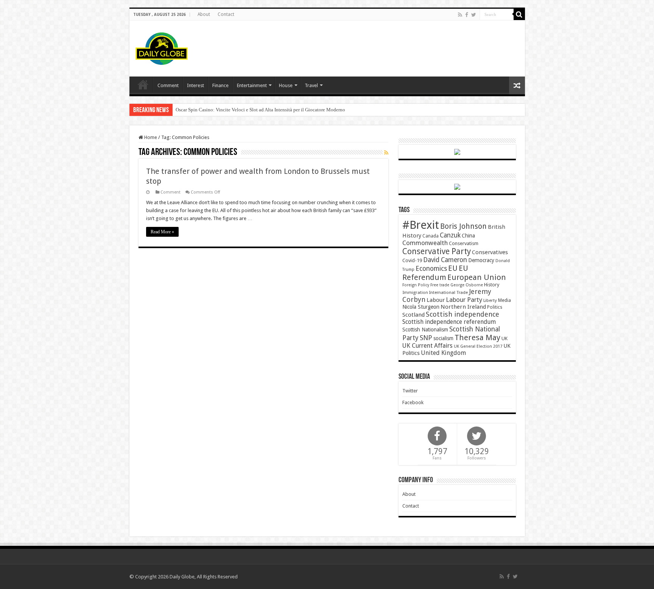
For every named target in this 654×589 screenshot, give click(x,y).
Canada (430, 236)
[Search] (519, 14)
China (468, 236)
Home (150, 137)
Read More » (162, 231)
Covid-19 (412, 260)
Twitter (410, 391)
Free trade (439, 285)
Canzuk (450, 235)
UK (504, 338)
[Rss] (460, 14)
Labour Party (464, 299)
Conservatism (463, 243)
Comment (168, 85)
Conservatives (490, 252)
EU (453, 268)
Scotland (413, 314)
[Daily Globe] (161, 47)
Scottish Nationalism (425, 330)
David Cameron (445, 260)
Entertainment (252, 85)
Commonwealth (425, 243)
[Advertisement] (381, 45)
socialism (443, 338)
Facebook (413, 402)
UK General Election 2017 (478, 346)
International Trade (448, 292)
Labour (436, 300)
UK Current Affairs (427, 345)
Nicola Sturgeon (420, 307)
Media (504, 300)
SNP (426, 338)
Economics (431, 268)
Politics (494, 307)
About (204, 14)
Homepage (143, 84)
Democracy (481, 260)
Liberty (490, 300)
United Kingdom (443, 352)
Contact (226, 14)
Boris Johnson (463, 226)
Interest (195, 85)
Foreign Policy (415, 285)
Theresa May (477, 337)
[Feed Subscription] (386, 153)
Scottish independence (462, 314)
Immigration (415, 292)
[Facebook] (466, 14)
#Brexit (420, 225)
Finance (220, 85)
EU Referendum (435, 273)
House (286, 85)
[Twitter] (473, 14)
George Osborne (466, 285)
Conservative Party (436, 251)
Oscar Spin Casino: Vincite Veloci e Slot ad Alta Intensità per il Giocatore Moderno (260, 109)
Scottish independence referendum (449, 321)
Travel (311, 85)
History (491, 284)
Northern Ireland (463, 306)
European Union (476, 277)
